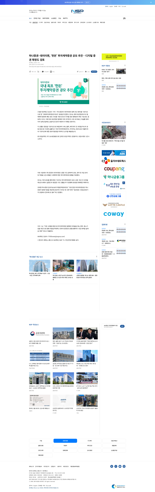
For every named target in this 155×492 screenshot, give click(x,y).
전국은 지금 (37, 18)
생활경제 (114, 445)
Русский (124, 6)
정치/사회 (40, 450)
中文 (119, 6)
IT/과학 (90, 441)
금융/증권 (65, 441)
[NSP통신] (77, 12)
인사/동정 (89, 450)
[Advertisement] (134, 71)
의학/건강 (89, 445)
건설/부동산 (114, 441)
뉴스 (30, 18)
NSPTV (65, 18)
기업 (41, 441)
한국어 (106, 6)
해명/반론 (40, 455)
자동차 (65, 445)
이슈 (59, 18)
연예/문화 (65, 450)
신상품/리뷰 (114, 450)
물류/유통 (40, 445)
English (111, 6)
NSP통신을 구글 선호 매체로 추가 (74, 2)
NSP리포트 (46, 18)
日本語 (115, 6)
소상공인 (53, 18)
